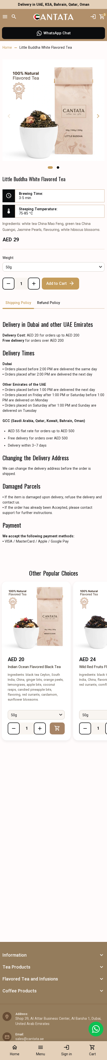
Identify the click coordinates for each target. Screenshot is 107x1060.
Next (98, 116)
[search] (14, 17)
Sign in (66, 1050)
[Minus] (8, 284)
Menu (40, 1050)
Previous (9, 116)
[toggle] (102, 955)
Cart (92, 1050)
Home (14, 1050)
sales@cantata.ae (29, 1039)
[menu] (5, 17)
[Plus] (34, 284)
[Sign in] (93, 17)
